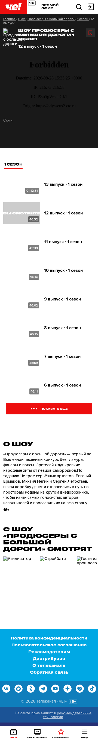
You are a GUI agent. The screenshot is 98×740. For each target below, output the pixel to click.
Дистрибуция (49, 658)
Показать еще (54, 408)
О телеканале (49, 665)
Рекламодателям (49, 651)
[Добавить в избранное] (90, 32)
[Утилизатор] (19, 579)
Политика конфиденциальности (49, 638)
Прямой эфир (50, 6)
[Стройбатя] (56, 579)
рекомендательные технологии (67, 715)
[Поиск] (79, 6)
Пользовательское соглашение (49, 644)
